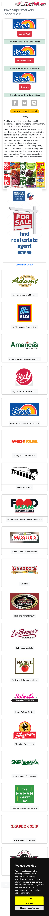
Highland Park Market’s (24, 616)
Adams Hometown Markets (24, 295)
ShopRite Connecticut (24, 744)
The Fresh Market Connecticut (24, 808)
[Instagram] (34, 103)
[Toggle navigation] (4, 4)
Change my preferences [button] (29, 908)
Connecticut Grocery (24, 265)
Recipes (25, 87)
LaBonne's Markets (24, 648)
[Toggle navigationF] (6, 885)
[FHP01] (24, 223)
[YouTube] (24, 103)
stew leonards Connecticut (24, 776)
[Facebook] (15, 103)
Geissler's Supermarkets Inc (24, 551)
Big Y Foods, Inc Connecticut (24, 391)
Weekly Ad (24, 33)
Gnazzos (24, 584)
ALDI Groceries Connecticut (24, 327)
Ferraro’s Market (24, 487)
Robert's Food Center (24, 712)
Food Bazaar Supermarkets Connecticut (24, 519)
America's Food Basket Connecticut (24, 359)
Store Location (24, 60)
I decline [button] (29, 903)
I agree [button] (29, 899)
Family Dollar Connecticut (25, 455)
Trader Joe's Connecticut (24, 840)
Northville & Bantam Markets (24, 680)
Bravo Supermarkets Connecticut (24, 423)
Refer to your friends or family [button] (25, 111)
